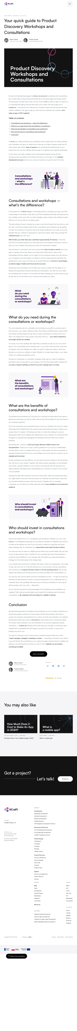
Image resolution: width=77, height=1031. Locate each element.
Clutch (68, 910)
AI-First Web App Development (42, 832)
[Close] (74, 962)
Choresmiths (69, 901)
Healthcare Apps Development (42, 914)
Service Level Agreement (41, 874)
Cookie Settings (69, 937)
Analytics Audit (38, 867)
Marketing (36, 898)
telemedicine (35, 620)
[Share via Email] (48, 666)
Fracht (67, 891)
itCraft (12, 141)
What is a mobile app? (46, 738)
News (35, 888)
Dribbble (68, 915)
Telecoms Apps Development (42, 916)
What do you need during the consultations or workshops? (30, 126)
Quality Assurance (39, 821)
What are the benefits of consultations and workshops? (29, 129)
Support (36, 871)
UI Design (36, 846)
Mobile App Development (41, 813)
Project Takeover (38, 876)
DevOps (36, 879)
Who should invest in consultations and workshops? (28, 132)
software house (26, 211)
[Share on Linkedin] (58, 666)
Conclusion (14, 135)
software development (40, 96)
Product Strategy (38, 860)
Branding (36, 849)
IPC (67, 896)
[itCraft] (8, 4)
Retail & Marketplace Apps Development (44, 922)
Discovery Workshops (40, 857)
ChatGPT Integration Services (42, 835)
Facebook (68, 920)
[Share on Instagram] (53, 666)
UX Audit (36, 865)
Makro (67, 885)
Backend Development (40, 818)
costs (45, 102)
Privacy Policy (60, 937)
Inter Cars (68, 893)
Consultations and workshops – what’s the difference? (29, 123)
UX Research (37, 841)
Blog (35, 885)
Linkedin (68, 913)
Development (8, 15)
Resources (37, 904)
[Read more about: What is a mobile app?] (56, 724)
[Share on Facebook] (64, 666)
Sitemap (54, 937)
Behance (68, 918)
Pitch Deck (37, 862)
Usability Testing (38, 851)
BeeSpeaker (69, 898)
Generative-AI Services (41, 827)
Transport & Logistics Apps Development (45, 919)
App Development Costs (11, 735)
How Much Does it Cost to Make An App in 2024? (19, 738)
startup (11, 541)
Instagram (68, 923)
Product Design (38, 838)
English (30, 937)
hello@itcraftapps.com (10, 822)
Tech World (37, 901)
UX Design (37, 844)
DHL (67, 888)
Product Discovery (39, 855)
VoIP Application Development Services (44, 823)
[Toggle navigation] (70, 4)
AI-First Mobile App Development (43, 830)
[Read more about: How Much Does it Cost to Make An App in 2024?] (20, 724)
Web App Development (40, 816)
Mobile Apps (37, 896)
